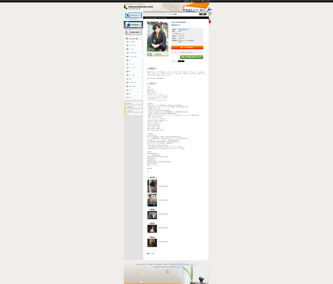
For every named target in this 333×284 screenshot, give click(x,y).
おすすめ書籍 (131, 41)
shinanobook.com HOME (151, 17)
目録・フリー (131, 97)
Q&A (128, 114)
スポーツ (130, 90)
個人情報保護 (158, 264)
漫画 (129, 93)
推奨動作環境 (130, 107)
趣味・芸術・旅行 (132, 82)
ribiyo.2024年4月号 (163, 200)
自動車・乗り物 (132, 86)
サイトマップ (194, 264)
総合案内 (129, 103)
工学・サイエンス (132, 67)
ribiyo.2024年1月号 (163, 241)
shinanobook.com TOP (141, 264)
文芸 (129, 60)
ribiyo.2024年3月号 (163, 213)
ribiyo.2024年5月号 (163, 186)
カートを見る (207, 1)
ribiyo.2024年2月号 (163, 227)
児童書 (129, 78)
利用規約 (166, 264)
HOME (187, 1)
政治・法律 (130, 49)
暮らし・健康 (131, 75)
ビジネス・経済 (132, 45)
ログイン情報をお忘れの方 (132, 19)
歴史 (129, 71)
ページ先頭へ (152, 253)
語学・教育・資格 (132, 56)
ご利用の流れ (130, 110)
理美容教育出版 (175, 25)
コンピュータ (131, 64)
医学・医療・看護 (132, 52)
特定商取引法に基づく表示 (176, 264)
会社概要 (186, 264)
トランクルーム (196, 1)
